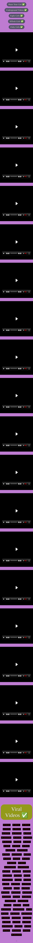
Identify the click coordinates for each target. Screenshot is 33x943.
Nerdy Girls (26, 858)
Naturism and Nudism (11, 867)
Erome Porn (7, 829)
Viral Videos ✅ (16, 812)
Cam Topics (27, 841)
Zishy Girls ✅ (16, 27)
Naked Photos (27, 921)
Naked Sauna (26, 888)
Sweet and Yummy (17, 854)
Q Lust (30, 909)
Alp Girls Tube (17, 871)
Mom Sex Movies (11, 850)
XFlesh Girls (27, 824)
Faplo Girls (7, 824)
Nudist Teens (17, 845)
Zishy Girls (27, 845)
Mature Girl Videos (27, 913)
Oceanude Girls (8, 875)
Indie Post (19, 879)
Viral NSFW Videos (23, 850)
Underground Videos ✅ (16, 10)
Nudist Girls (19, 926)
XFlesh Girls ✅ (16, 21)
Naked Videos (6, 833)
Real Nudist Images (8, 879)
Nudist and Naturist (8, 926)
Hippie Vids (7, 854)
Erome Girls (27, 871)
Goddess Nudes (27, 896)
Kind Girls (7, 930)
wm (16, 940)
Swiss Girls (8, 905)
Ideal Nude (17, 858)
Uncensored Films (6, 837)
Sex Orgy (28, 875)
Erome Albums (7, 896)
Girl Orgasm (6, 892)
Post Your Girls (17, 892)
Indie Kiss (6, 883)
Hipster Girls (17, 829)
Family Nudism (12, 862)
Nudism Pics (18, 875)
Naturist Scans (28, 837)
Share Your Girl (8, 841)
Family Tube (7, 871)
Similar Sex (27, 930)
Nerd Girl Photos (7, 909)
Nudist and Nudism (17, 934)
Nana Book (28, 879)
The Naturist (17, 921)
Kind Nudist (18, 841)
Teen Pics (28, 926)
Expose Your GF (28, 892)
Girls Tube (17, 896)
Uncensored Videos (23, 900)
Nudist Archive (16, 883)
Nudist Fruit (22, 862)
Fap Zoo (27, 905)
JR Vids (17, 888)
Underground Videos (24, 867)
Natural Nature (17, 917)
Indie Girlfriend (16, 913)
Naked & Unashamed (19, 909)
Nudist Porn (17, 824)
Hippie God (27, 829)
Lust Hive (8, 845)
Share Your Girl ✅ (16, 4)
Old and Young (17, 930)
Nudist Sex (28, 854)
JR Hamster (28, 833)
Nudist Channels (17, 833)
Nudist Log (5, 913)
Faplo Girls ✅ (16, 16)
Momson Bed (18, 837)
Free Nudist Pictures (11, 900)
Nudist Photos (8, 888)
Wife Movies (8, 858)
